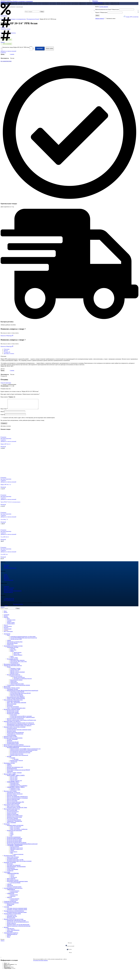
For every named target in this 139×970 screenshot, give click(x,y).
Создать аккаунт (103, 6)
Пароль (101, 12)
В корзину (40, 48)
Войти (97, 15)
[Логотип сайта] (12, 15)
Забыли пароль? (99, 18)
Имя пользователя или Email (107, 9)
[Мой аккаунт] (114, 4)
